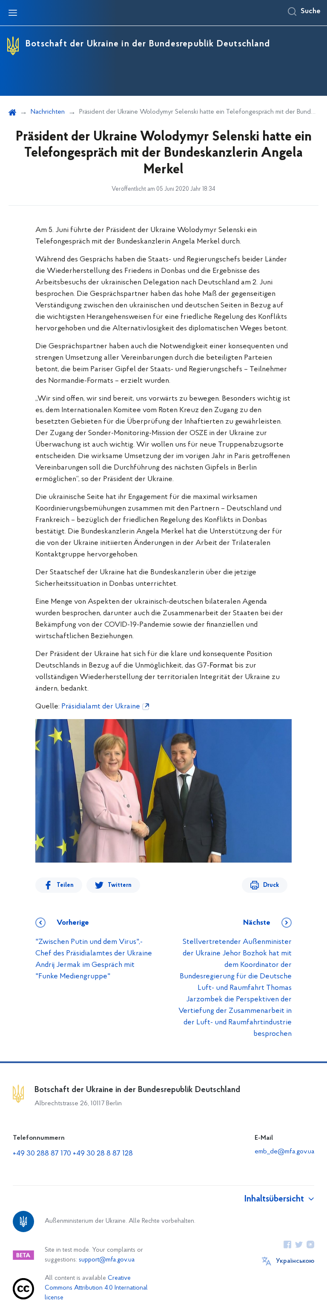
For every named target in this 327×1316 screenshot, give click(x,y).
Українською (295, 1261)
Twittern (120, 885)
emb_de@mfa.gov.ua (284, 1151)
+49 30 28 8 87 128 (103, 1154)
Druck (271, 885)
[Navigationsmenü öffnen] (13, 13)
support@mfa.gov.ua (107, 1260)
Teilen (65, 885)
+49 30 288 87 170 (42, 1154)
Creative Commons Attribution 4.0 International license (96, 1288)
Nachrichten (48, 112)
